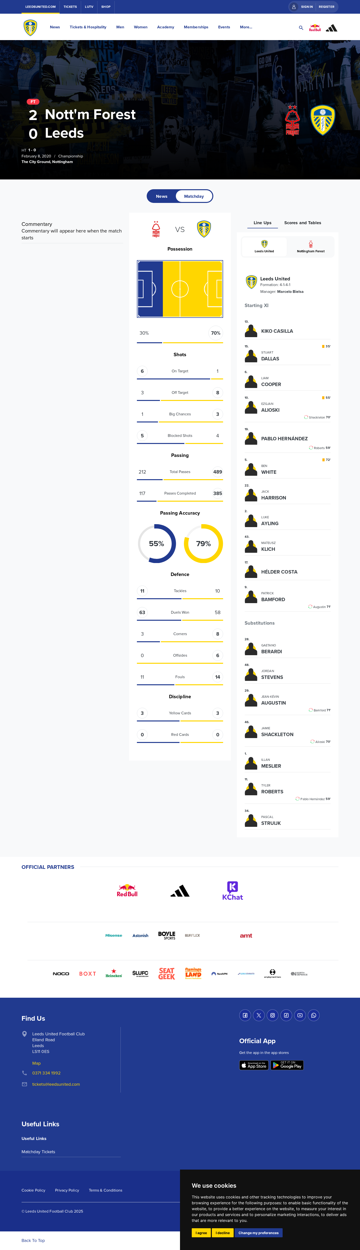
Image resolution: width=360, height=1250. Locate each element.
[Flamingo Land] (193, 973)
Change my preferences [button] (259, 1233)
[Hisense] (114, 935)
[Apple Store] (254, 1065)
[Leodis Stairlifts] (246, 973)
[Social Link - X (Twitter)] (259, 1015)
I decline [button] (223, 1233)
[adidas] (180, 890)
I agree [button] (201, 1233)
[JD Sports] (219, 935)
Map (36, 1063)
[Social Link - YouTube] (300, 1015)
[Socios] (140, 973)
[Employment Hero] (272, 973)
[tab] (162, 196)
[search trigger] (301, 28)
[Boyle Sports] (166, 935)
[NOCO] (61, 973)
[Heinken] (114, 973)
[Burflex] (193, 935)
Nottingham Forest (310, 251)
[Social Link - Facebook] (245, 1015)
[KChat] (233, 890)
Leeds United (264, 251)
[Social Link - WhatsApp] (314, 1015)
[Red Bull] (127, 890)
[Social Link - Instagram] (272, 1015)
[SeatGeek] (166, 973)
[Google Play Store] (287, 1065)
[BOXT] (87, 973)
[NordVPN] (219, 973)
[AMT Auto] (246, 935)
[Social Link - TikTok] (286, 1015)
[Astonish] (140, 935)
